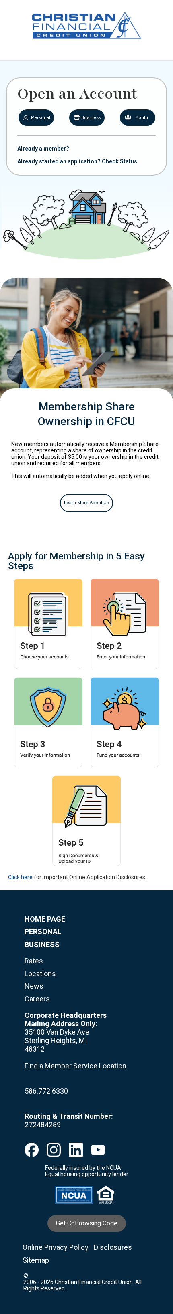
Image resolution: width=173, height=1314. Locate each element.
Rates (34, 961)
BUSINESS (42, 944)
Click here (20, 877)
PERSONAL (43, 931)
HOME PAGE (45, 919)
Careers (37, 999)
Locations (40, 973)
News (34, 986)
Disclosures (113, 1247)
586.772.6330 (46, 1091)
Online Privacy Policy (56, 1247)
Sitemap (36, 1260)
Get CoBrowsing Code (86, 1223)
